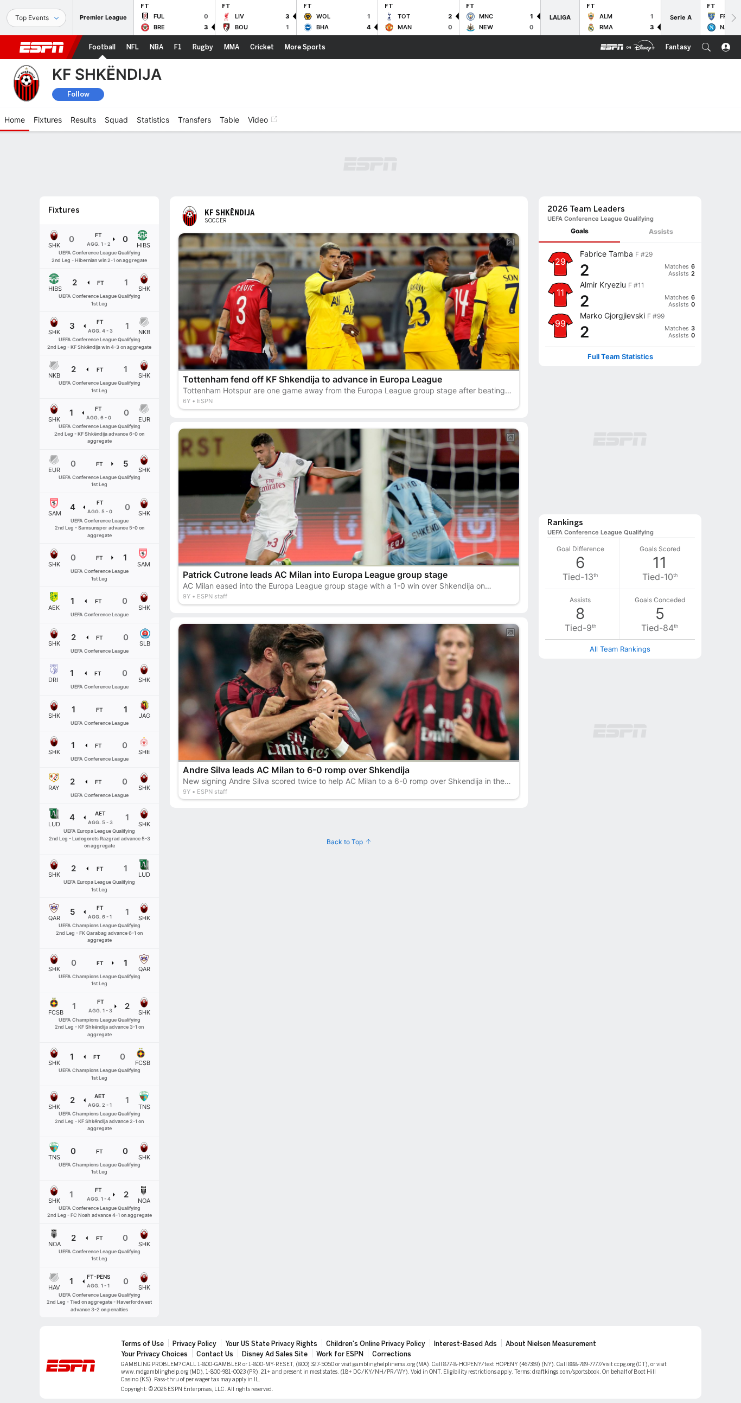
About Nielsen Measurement (551, 1344)
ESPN (42, 47)
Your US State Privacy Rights (271, 1344)
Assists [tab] (661, 231)
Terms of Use (142, 1344)
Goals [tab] (580, 231)
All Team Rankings (620, 649)
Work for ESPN (339, 1354)
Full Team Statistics (620, 357)
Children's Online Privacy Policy (375, 1344)
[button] (706, 47)
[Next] (733, 17)
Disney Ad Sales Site (275, 1354)
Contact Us (214, 1354)
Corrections (391, 1354)
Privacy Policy (194, 1344)
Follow (78, 94)
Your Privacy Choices (154, 1354)
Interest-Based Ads (465, 1344)
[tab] (579, 231)
